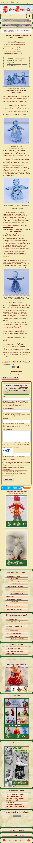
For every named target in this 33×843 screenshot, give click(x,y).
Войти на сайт (24, 387)
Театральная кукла (14, 599)
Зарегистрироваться (15, 388)
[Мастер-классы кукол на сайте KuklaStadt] (16, 509)
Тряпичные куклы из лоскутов (17, 622)
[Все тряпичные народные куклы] (16, 25)
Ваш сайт (5, 418)
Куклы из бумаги (13, 636)
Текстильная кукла (14, 609)
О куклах (10, 596)
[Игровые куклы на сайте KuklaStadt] (16, 718)
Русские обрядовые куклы (15, 349)
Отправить (8, 479)
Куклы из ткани (12, 619)
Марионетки (14, 601)
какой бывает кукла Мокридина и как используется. (17, 64)
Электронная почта (8, 408)
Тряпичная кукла (13, 30)
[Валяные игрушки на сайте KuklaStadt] (16, 549)
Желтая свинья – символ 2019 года (16, 665)
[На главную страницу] (16, 9)
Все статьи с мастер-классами (14, 652)
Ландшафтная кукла (17, 591)
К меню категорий (17, 835)
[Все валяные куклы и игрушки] (16, 20)
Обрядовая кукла (24, 30)
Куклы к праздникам (17, 593)
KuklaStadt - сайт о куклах (10, 2)
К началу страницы (17, 830)
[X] (18, 367)
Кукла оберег (14, 578)
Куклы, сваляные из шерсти (14, 627)
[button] (26, 674)
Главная (5, 30)
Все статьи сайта (13, 648)
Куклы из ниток (12, 631)
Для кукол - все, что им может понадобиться (15, 606)
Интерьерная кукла (16, 588)
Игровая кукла (15, 583)
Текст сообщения (7, 429)
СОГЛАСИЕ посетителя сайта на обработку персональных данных (14, 474)
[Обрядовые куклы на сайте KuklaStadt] (16, 766)
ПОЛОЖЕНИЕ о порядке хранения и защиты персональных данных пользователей (14, 470)
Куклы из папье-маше (17, 638)
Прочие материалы (13, 633)
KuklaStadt (14, 840)
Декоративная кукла (14, 586)
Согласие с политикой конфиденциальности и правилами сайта (16, 463)
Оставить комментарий (10, 377)
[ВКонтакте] (13, 367)
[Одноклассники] (15, 367)
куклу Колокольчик (8, 96)
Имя (3, 396)
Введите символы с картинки (10, 447)
